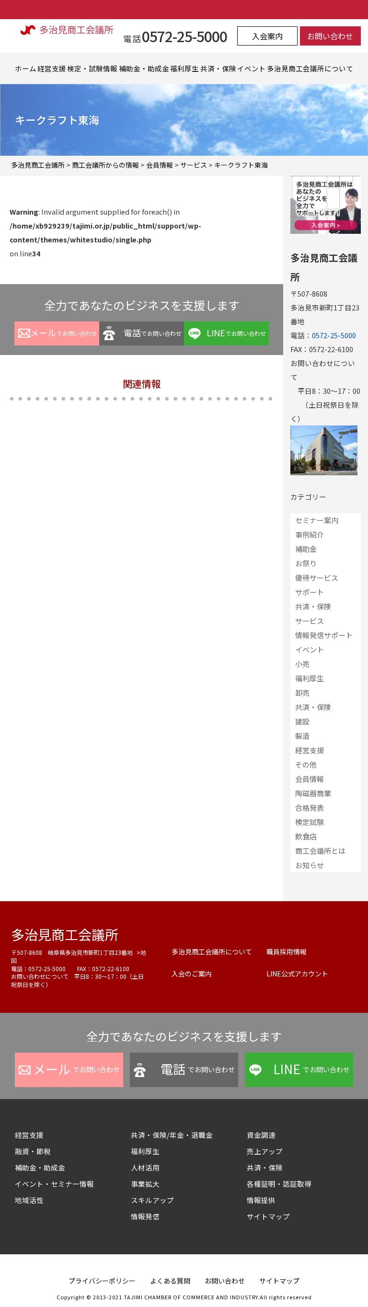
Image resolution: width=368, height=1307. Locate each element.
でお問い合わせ (63, 332)
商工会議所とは (320, 851)
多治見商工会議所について (310, 68)
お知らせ (309, 865)
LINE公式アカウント (297, 973)
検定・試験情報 (92, 68)
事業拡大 (145, 1184)
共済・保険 (218, 68)
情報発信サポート (324, 635)
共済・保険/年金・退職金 (172, 1135)
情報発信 (145, 1216)
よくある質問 (170, 1280)
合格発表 (309, 808)
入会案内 (267, 36)
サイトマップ (268, 1216)
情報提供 (261, 1200)
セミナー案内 (316, 520)
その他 (306, 764)
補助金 (306, 549)
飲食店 (306, 836)
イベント (251, 68)
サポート (309, 592)
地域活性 (29, 1200)
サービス (309, 621)
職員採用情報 (286, 951)
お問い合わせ (330, 36)
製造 (302, 736)
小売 (302, 664)
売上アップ (265, 1151)
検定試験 (309, 822)
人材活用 (145, 1167)
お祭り (306, 563)
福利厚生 (184, 68)
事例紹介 (309, 534)
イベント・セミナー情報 (54, 1184)
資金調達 (265, 1135)
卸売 (302, 693)
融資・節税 (33, 1151)
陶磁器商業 (313, 793)
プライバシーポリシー (102, 1280)
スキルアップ (156, 1200)
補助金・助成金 (144, 68)
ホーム (25, 68)
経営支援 (51, 68)
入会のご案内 (192, 973)
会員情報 (309, 779)
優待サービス (316, 578)
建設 (302, 721)
